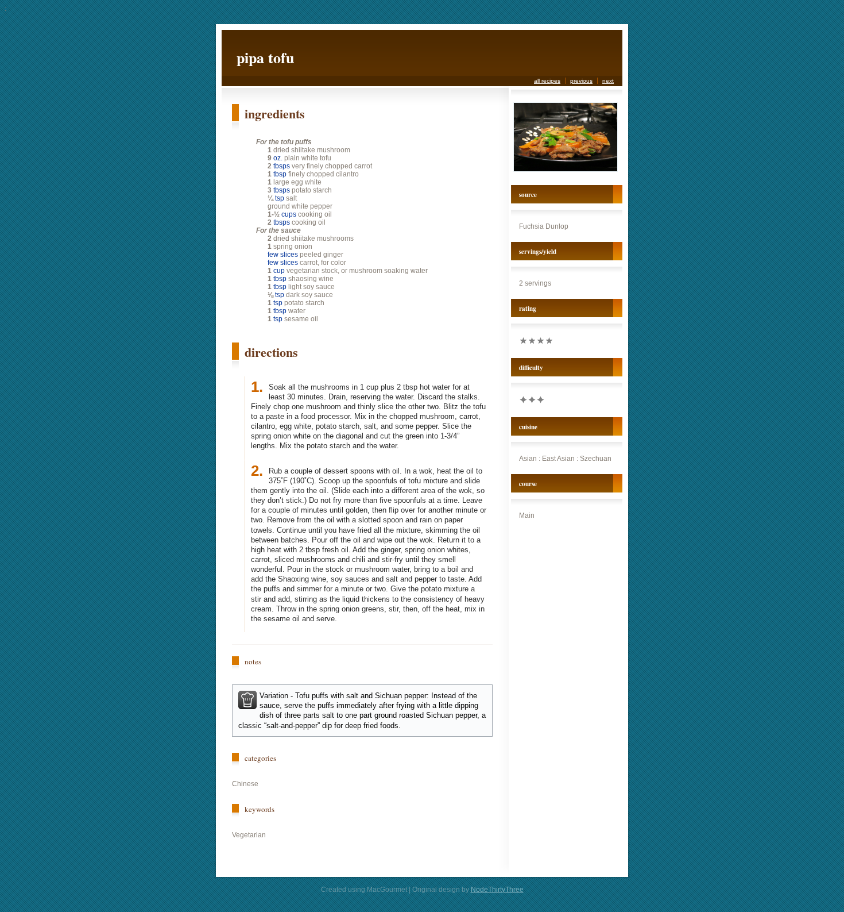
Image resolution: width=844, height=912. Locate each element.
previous (581, 81)
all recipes (547, 81)
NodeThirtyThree (497, 890)
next (608, 81)
